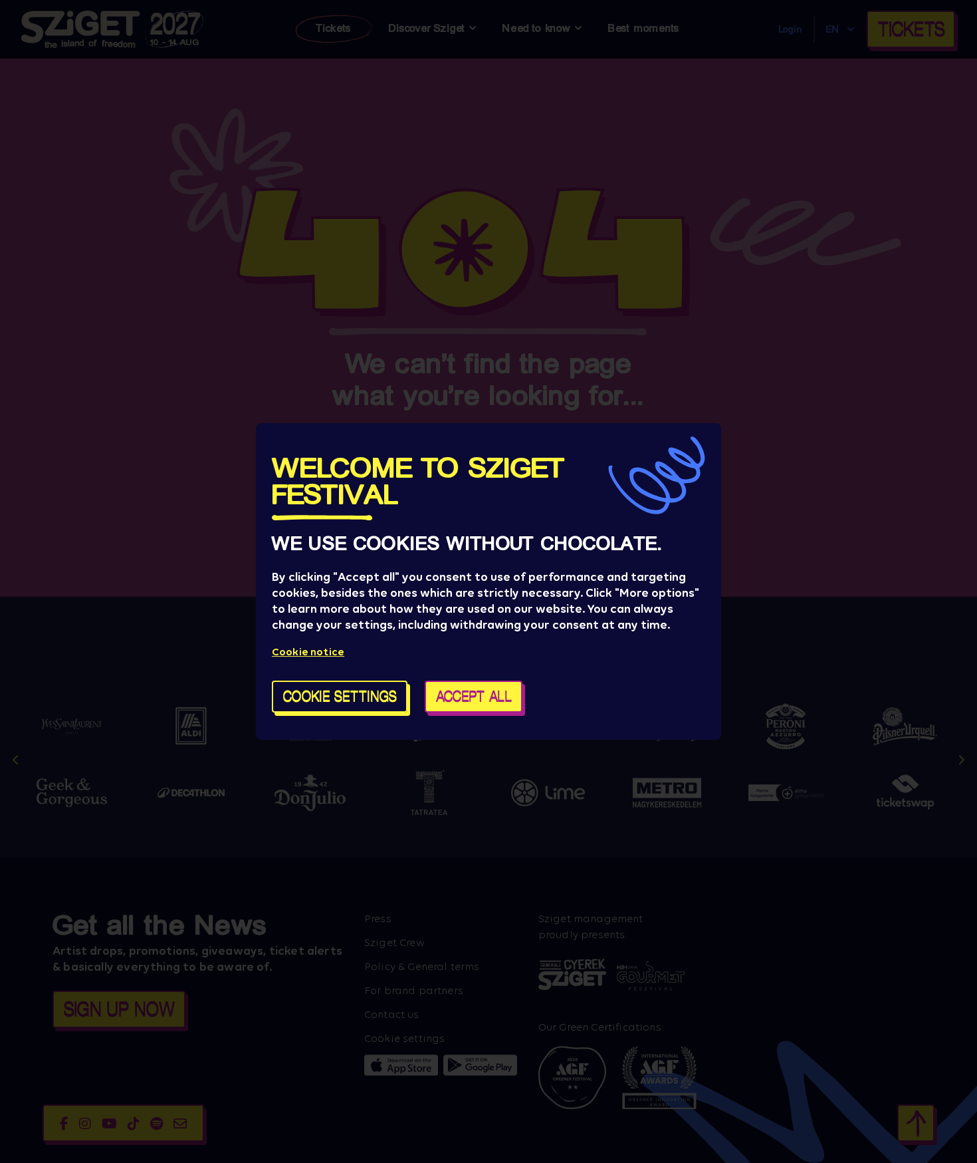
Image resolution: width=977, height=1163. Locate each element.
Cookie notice (308, 651)
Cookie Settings (340, 696)
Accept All (474, 696)
